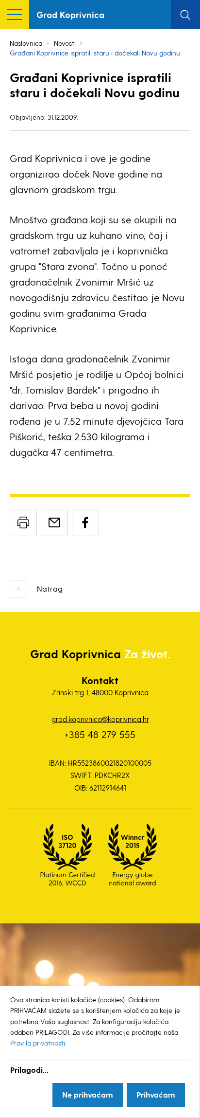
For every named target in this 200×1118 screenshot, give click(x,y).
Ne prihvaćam (87, 1094)
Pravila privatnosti (37, 1043)
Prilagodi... (29, 1069)
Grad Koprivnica (70, 14)
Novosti (65, 43)
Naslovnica (26, 43)
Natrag (50, 588)
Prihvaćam (155, 1094)
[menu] (14, 14)
